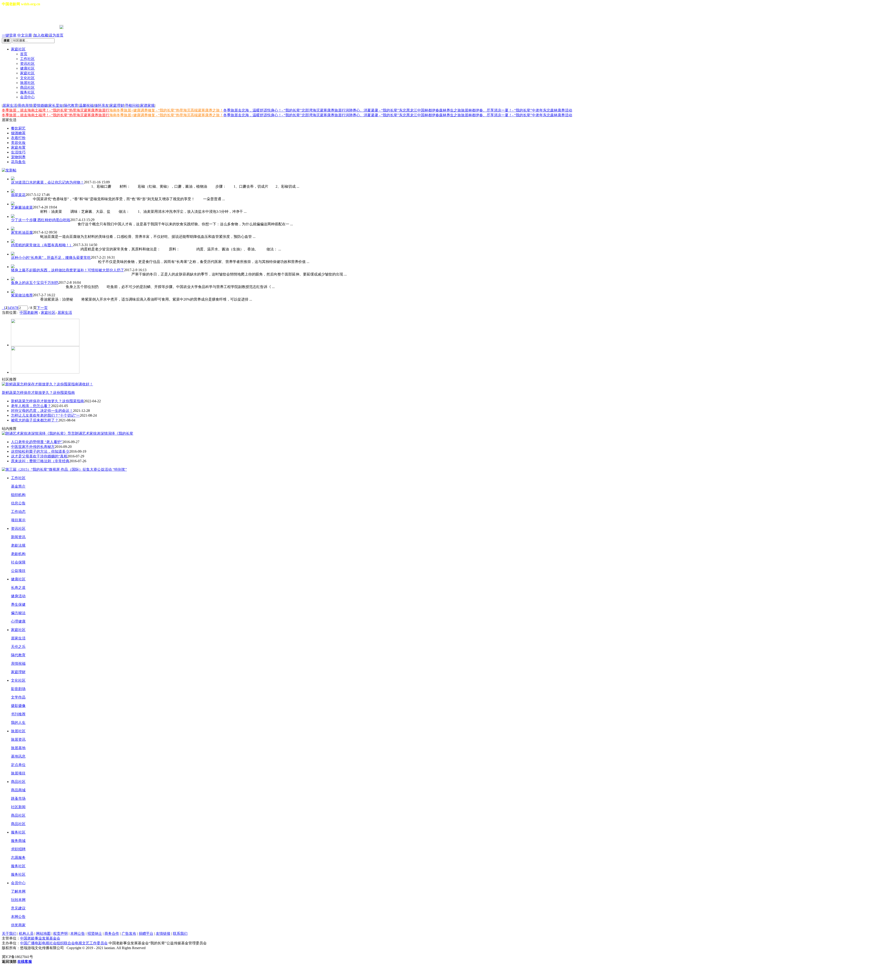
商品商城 (18, 790)
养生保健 (18, 604)
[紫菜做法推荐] (442, 291)
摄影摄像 (18, 706)
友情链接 (163, 933)
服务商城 (18, 841)
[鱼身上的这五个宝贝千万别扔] (442, 278)
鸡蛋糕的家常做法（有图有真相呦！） (42, 245)
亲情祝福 (18, 663)
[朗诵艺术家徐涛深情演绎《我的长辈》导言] (38, 433)
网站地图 (43, 933)
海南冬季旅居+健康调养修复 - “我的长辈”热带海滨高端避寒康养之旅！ (166, 110)
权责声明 (60, 933)
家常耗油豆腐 (22, 232)
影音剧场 (18, 689)
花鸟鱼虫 (18, 162)
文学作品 (18, 697)
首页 (23, 54)
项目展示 (18, 520)
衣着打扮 (18, 138)
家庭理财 (117, 105)
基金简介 (18, 486)
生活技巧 (18, 152)
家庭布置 (18, 147)
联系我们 (180, 933)
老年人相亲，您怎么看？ (31, 406)
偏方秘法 (18, 613)
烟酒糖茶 (18, 133)
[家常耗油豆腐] (442, 228)
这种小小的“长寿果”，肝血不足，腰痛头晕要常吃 (51, 258)
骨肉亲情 (25, 105)
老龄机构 (18, 554)
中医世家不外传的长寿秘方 (33, 447)
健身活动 (18, 596)
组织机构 (18, 495)
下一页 (42, 308)
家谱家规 (147, 105)
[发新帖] (9, 170)
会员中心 (27, 97)
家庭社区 (18, 49)
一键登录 (9, 35)
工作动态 (18, 512)
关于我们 (9, 933)
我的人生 (18, 722)
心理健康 (18, 621)
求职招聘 (18, 849)
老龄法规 (18, 545)
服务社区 (27, 92)
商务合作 (111, 933)
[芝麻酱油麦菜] (442, 203)
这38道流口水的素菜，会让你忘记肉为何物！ (47, 182)
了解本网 (18, 891)
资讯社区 (27, 63)
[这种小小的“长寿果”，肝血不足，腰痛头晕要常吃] (442, 253)
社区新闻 (18, 807)
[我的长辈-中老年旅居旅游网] (45, 372)
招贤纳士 (94, 933)
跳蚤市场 (18, 798)
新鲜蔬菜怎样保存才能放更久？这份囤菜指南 (38, 393)
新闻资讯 (18, 537)
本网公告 (18, 917)
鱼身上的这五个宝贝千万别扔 (34, 283)
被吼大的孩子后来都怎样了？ (34, 420)
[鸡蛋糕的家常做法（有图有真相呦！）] (442, 241)
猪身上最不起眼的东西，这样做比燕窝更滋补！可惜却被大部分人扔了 (67, 270)
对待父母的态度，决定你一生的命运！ (42, 411)
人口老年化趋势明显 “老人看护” (37, 442)
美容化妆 (18, 143)
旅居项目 (18, 773)
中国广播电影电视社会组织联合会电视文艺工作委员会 (64, 943)
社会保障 (18, 562)
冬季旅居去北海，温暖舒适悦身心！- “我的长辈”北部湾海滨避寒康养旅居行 (284, 110)
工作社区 (27, 59)
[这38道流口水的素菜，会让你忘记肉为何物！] (442, 178)
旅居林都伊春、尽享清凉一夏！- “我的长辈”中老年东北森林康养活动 (516, 110)
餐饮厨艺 (18, 128)
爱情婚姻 (40, 105)
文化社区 (27, 78)
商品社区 (27, 87)
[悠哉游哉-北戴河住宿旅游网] (45, 345)
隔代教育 (71, 105)
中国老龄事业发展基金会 (40, 938)
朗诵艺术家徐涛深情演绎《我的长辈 (104, 433)
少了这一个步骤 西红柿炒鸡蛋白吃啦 (40, 220)
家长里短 (55, 105)
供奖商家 (18, 925)
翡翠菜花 (18, 195)
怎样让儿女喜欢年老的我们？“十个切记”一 (45, 415)
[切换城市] (14, 16)
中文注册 (24, 35)
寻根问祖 (132, 105)
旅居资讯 (18, 739)
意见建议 (18, 908)
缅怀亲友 (101, 105)
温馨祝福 (86, 105)
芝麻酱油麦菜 (22, 207)
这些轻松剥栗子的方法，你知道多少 (40, 451)
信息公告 (18, 503)
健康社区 (27, 68)
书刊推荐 (18, 714)
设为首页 (56, 35)
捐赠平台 (146, 933)
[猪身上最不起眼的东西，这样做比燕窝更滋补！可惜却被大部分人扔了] (442, 266)
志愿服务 (18, 858)
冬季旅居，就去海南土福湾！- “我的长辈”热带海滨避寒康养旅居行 (55, 110)
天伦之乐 (18, 647)
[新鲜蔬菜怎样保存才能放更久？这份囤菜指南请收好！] (47, 384)
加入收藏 (41, 35)
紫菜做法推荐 (22, 295)
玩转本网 (18, 900)
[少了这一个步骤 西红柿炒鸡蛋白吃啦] (442, 216)
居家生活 (10, 105)
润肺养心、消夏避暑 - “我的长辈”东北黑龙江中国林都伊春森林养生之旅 (403, 110)
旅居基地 (18, 748)
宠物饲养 (18, 157)
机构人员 (26, 933)
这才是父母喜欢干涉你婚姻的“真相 (39, 456)
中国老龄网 (29, 312)
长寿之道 (18, 587)
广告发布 (129, 933)
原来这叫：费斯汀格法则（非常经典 (40, 461)
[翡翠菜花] (442, 191)
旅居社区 (27, 83)
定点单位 (18, 765)
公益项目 (18, 571)
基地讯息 (18, 756)
